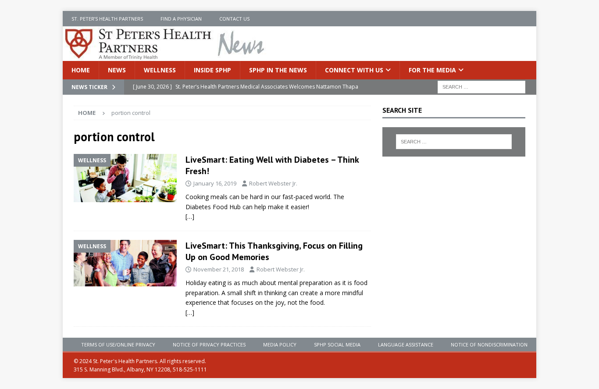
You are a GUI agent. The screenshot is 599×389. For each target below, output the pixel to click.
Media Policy (279, 344)
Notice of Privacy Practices (209, 344)
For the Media (432, 70)
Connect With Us (354, 70)
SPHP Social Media (337, 344)
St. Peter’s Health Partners (107, 18)
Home (80, 70)
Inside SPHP (212, 70)
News (117, 70)
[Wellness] (125, 178)
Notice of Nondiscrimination (489, 344)
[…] (189, 216)
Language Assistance (405, 344)
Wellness (160, 70)
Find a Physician (181, 18)
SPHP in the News (278, 70)
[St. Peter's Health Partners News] (165, 56)
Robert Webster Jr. (273, 183)
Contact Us (234, 18)
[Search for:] (481, 86)
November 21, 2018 (218, 269)
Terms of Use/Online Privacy (118, 344)
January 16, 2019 (214, 183)
